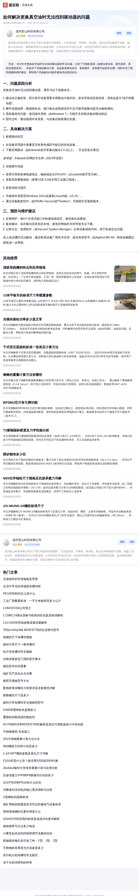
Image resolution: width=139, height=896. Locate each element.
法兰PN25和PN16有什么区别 (22, 782)
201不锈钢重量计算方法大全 (21, 738)
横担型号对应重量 (14, 666)
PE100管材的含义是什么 (19, 593)
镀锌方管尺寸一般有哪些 (19, 644)
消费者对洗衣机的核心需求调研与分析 (27, 789)
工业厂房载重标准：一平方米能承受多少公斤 (32, 600)
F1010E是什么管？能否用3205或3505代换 (30, 760)
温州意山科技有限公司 (30, 31)
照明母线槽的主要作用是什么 (22, 811)
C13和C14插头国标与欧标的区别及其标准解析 (33, 615)
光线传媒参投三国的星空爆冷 (22, 659)
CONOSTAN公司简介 (17, 608)
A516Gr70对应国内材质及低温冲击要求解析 (31, 818)
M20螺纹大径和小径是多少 (20, 746)
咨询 (119, 33)
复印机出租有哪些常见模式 (20, 855)
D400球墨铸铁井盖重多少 (19, 709)
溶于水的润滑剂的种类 (17, 862)
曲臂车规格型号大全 (16, 680)
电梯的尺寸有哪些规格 (17, 637)
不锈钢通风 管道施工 (16, 731)
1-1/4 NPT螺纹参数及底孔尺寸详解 (25, 753)
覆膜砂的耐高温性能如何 (19, 717)
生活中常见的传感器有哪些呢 (22, 586)
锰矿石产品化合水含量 (17, 673)
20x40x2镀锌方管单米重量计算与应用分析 (30, 768)
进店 (129, 33)
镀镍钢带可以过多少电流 (19, 826)
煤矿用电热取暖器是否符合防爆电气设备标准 (32, 804)
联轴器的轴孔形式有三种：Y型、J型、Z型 (30, 840)
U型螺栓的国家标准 (15, 797)
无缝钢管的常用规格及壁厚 (20, 579)
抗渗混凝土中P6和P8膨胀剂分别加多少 (28, 775)
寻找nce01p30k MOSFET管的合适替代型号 (31, 629)
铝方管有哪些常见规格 (17, 651)
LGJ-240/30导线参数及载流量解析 (25, 622)
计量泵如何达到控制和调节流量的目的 (27, 833)
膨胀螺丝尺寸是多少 (16, 695)
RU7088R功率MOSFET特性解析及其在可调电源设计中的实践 (43, 724)
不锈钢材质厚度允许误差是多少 (23, 847)
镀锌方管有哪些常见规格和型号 (23, 702)
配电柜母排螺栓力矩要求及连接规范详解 (29, 688)
